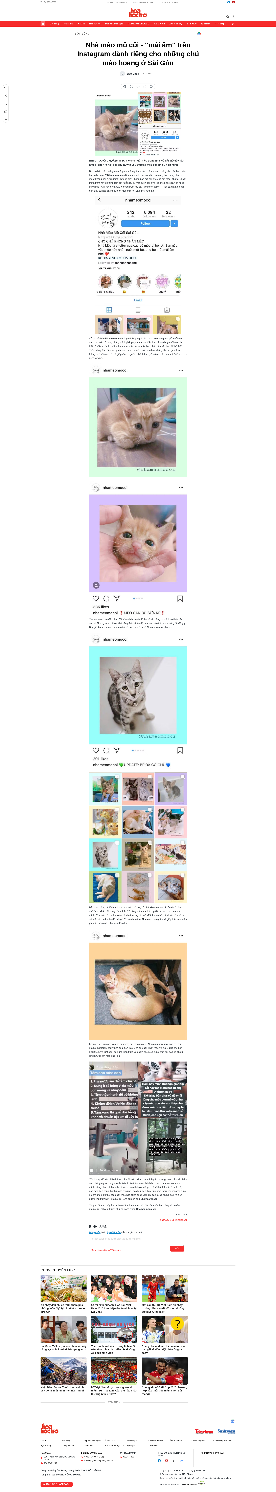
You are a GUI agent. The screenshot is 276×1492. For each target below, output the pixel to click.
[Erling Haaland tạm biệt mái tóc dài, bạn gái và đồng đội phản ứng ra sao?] (165, 1329)
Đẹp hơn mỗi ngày (114, 24)
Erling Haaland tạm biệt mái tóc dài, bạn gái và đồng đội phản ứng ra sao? (163, 1349)
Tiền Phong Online (117, 2)
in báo (144, 86)
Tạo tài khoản (114, 1232)
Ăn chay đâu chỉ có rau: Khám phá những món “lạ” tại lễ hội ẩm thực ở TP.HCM (63, 1308)
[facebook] (228, 2)
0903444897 (128, 1457)
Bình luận (6, 111)
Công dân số (68, 1445)
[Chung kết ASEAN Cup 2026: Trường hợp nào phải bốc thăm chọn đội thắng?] (165, 1371)
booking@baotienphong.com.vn (98, 1460)
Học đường (94, 24)
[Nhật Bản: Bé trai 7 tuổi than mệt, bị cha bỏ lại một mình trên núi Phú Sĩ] (64, 1371)
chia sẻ (125, 86)
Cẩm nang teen (198, 1441)
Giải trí (81, 24)
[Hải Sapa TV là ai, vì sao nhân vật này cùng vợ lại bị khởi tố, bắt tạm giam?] (64, 1329)
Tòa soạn (46, 1453)
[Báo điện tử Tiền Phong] (204, 1432)
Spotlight (205, 24)
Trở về (6, 119)
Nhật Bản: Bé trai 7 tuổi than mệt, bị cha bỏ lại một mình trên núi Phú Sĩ (62, 1389)
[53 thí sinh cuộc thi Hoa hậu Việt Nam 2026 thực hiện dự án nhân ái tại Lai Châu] (114, 1288)
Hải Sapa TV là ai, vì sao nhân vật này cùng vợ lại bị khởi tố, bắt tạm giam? (64, 1348)
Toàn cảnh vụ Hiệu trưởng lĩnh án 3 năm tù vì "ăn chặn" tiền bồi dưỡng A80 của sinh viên (113, 1349)
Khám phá (68, 24)
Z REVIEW (192, 24)
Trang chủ (43, 23)
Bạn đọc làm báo (57, 1484)
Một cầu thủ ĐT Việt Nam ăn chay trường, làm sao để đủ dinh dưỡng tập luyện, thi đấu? (163, 1308)
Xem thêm (233, 23)
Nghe (6, 87)
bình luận (151, 86)
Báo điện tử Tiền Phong (138, 13)
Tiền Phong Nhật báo (143, 2)
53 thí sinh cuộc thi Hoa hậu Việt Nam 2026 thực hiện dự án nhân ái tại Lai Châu (114, 1308)
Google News (199, 33)
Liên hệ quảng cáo (91, 1453)
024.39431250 (50, 1463)
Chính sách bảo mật (212, 1453)
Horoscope (220, 24)
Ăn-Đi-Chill (159, 24)
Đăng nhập (94, 1232)
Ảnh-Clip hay (175, 24)
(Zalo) (101, 1457)
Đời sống (54, 24)
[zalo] (183, 1460)
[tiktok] (175, 1460)
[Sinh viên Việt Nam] (226, 1432)
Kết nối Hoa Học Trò (114, 1445)
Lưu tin (6, 103)
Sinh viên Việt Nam (168, 2)
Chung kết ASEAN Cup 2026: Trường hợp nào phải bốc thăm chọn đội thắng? (164, 1390)
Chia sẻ (6, 95)
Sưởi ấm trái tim (155, 1441)
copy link (138, 86)
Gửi (177, 1248)
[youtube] (233, 2)
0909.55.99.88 (91, 1457)
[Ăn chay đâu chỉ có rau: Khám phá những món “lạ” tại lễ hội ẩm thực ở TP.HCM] (64, 1288)
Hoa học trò (50, 1429)
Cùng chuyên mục (58, 1270)
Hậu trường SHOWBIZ (138, 24)
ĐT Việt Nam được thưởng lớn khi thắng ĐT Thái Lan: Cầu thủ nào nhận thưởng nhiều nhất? (114, 1390)
